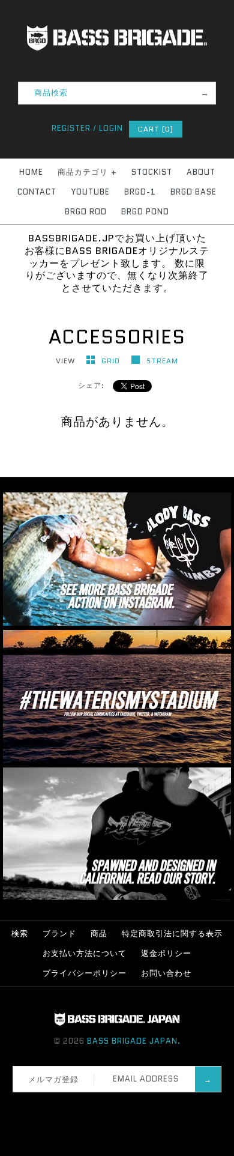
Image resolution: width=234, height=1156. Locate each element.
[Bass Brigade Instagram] (116, 623)
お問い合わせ (166, 973)
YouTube (90, 192)
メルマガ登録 (53, 1079)
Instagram (121, 1107)
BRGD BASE (193, 192)
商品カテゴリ (87, 172)
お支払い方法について (85, 953)
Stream (162, 361)
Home (31, 172)
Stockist (151, 172)
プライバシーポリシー (85, 973)
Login (111, 128)
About (201, 172)
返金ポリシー (166, 953)
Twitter (105, 1107)
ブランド (59, 933)
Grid (111, 361)
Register (71, 128)
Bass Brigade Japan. (134, 1041)
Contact (36, 192)
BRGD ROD (86, 211)
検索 (19, 933)
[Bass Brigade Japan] (117, 7)
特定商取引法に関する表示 (172, 933)
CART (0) (155, 129)
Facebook (90, 1107)
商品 (99, 933)
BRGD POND (145, 211)
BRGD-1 (140, 192)
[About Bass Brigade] (116, 897)
